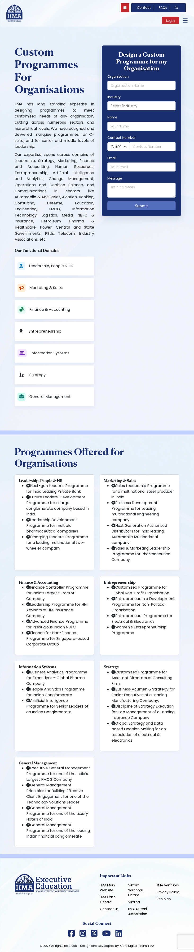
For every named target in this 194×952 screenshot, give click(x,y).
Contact (144, 7)
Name (112, 117)
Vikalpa (134, 902)
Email (111, 158)
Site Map (164, 899)
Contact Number (121, 137)
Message (114, 178)
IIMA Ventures (168, 885)
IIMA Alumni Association (137, 911)
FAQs (163, 7)
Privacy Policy (168, 892)
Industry (114, 97)
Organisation (118, 76)
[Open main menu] (185, 20)
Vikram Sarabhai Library (135, 890)
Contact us (109, 909)
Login (170, 20)
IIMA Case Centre (108, 899)
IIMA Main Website (107, 888)
